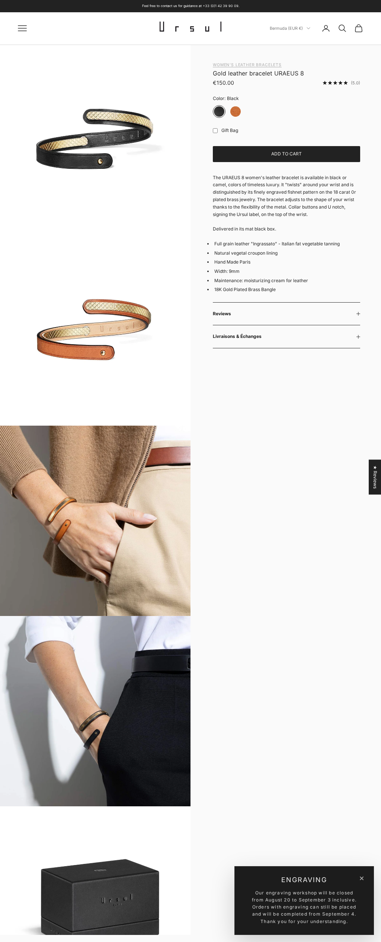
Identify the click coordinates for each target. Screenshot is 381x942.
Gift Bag (229, 130)
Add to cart (286, 154)
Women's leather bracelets (247, 64)
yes (213, 130)
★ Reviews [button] (375, 476)
